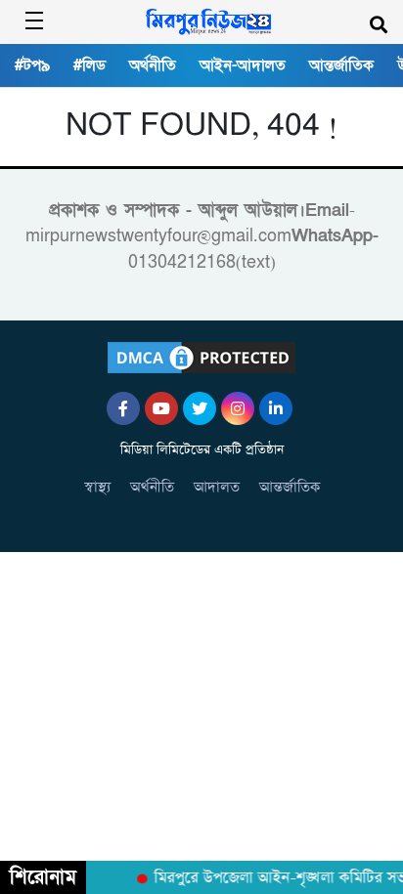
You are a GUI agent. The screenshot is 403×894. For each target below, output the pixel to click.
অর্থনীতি (152, 65)
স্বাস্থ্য (97, 487)
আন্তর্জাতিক (341, 65)
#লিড (89, 65)
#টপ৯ (32, 65)
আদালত (217, 487)
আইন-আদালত (243, 65)
